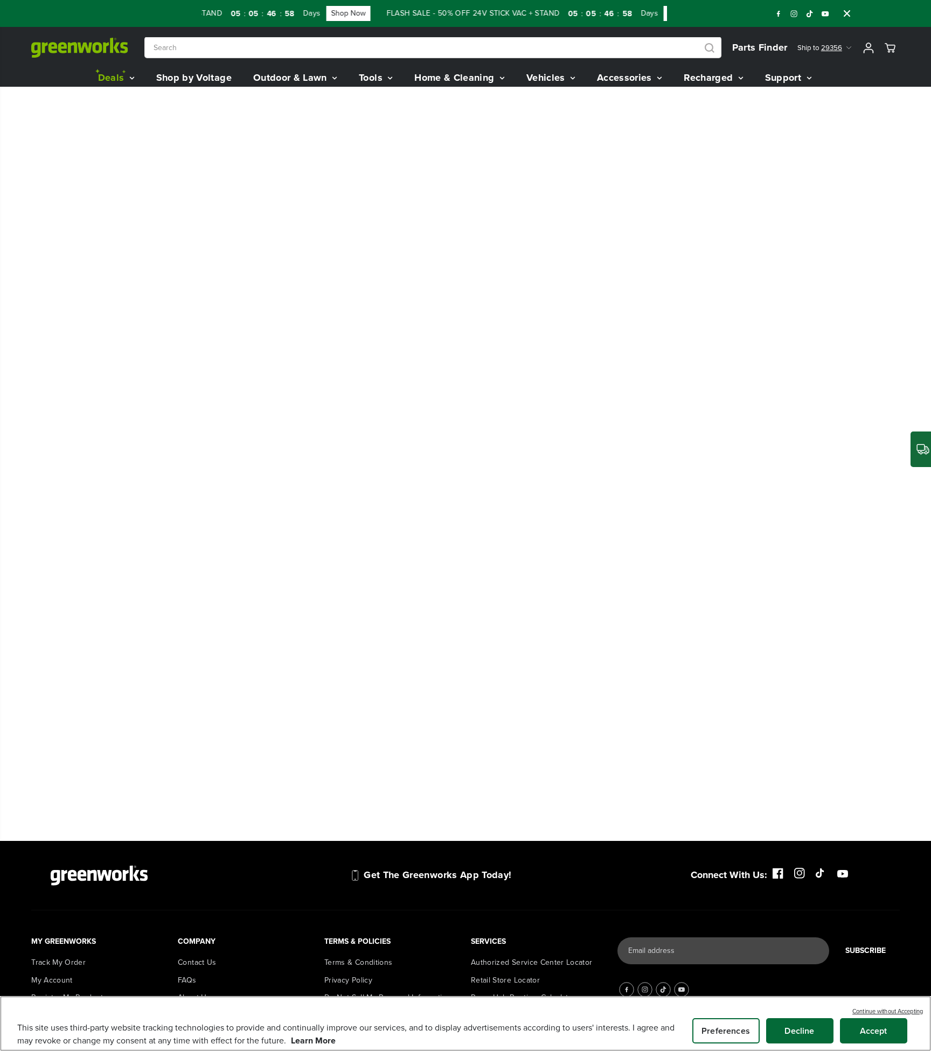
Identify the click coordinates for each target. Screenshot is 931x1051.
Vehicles (547, 78)
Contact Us (197, 962)
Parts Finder (760, 47)
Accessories (626, 78)
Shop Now (340, 13)
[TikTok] (809, 13)
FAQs (187, 980)
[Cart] (890, 48)
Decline (799, 1031)
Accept (873, 1031)
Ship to (819, 48)
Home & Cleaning (455, 78)
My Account (52, 980)
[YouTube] (825, 13)
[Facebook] (778, 13)
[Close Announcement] (847, 13)
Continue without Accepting (887, 1011)
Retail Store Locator (505, 980)
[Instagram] (794, 13)
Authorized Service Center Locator (532, 962)
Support (784, 78)
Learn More (313, 1040)
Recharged (710, 78)
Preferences (725, 1031)
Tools (372, 78)
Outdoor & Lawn (291, 78)
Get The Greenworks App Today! (437, 875)
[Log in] (868, 48)
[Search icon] (709, 48)
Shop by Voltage (194, 78)
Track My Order (58, 962)
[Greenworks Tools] (79, 47)
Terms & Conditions (358, 962)
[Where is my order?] (921, 449)
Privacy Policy (348, 980)
